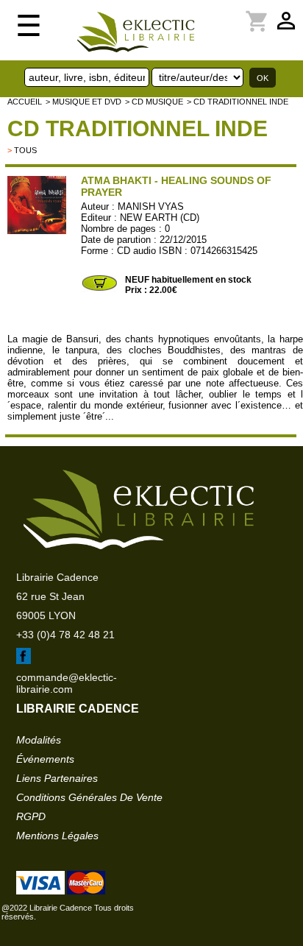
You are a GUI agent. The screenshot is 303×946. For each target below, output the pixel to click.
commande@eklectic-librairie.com (66, 683)
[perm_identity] (216, 12)
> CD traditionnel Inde (237, 101)
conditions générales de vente (89, 797)
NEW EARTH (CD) (159, 217)
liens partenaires (57, 778)
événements (45, 759)
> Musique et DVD (83, 101)
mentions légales (57, 835)
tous (25, 150)
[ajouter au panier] (99, 289)
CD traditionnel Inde (137, 128)
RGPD (31, 816)
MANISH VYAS (151, 206)
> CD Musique (154, 101)
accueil (24, 101)
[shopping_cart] (225, 12)
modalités (38, 740)
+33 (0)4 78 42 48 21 (65, 634)
